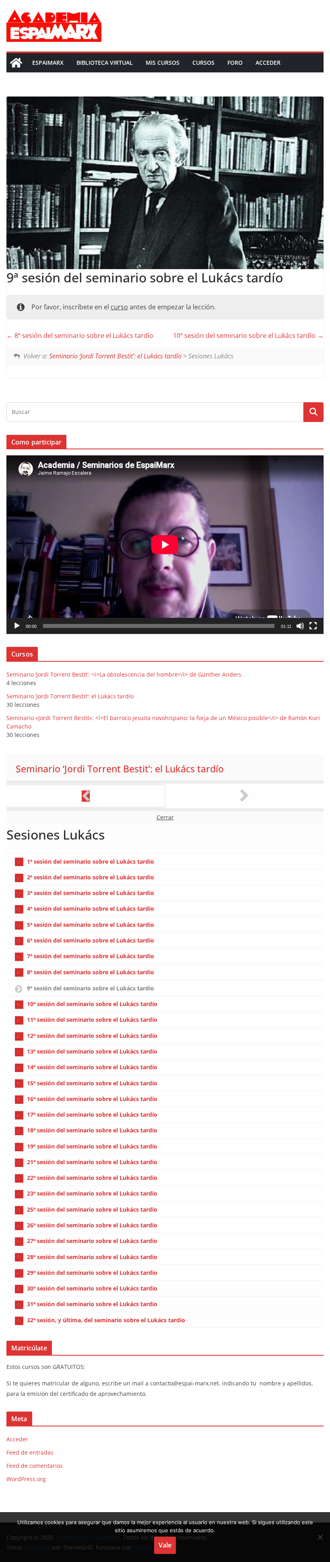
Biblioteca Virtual (104, 62)
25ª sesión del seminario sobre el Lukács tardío (92, 1209)
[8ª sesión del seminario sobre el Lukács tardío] (85, 796)
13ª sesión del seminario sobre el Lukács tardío (92, 1051)
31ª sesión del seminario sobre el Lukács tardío (92, 1304)
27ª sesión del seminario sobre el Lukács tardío (92, 1241)
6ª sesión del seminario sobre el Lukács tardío (90, 940)
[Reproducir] (17, 626)
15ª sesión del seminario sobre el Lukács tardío (92, 1083)
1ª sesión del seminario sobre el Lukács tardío (90, 861)
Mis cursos (162, 62)
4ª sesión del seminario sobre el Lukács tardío (90, 908)
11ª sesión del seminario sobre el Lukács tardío (92, 1019)
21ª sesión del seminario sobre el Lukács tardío (92, 1162)
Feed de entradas (30, 1452)
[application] (165, 544)
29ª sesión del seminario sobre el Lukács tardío (92, 1272)
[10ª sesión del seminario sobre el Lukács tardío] (244, 796)
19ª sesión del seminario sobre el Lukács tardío (92, 1146)
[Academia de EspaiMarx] (16, 62)
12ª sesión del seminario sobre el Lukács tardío (92, 1035)
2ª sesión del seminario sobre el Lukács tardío (90, 877)
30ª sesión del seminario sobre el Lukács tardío (92, 1288)
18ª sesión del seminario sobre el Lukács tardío (92, 1130)
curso (119, 307)
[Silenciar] (300, 626)
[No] (320, 1537)
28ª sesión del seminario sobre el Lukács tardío (92, 1257)
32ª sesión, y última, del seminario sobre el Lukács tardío (106, 1320)
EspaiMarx (48, 62)
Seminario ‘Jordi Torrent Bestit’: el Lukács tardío (115, 356)
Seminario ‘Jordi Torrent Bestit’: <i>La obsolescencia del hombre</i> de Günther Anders (123, 674)
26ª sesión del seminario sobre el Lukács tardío (92, 1225)
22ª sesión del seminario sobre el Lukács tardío (92, 1177)
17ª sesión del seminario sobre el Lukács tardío (92, 1114)
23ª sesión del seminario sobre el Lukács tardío (92, 1193)
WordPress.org (26, 1479)
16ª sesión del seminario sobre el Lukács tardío (92, 1099)
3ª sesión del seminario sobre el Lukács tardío (90, 893)
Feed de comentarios (34, 1465)
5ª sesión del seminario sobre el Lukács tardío (90, 924)
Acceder (268, 62)
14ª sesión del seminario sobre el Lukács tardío (92, 1067)
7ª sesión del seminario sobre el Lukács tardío (90, 956)
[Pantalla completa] (313, 626)
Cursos (203, 62)
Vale (165, 1545)
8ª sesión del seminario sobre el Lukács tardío (83, 335)
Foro (235, 62)
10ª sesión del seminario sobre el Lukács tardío (245, 335)
